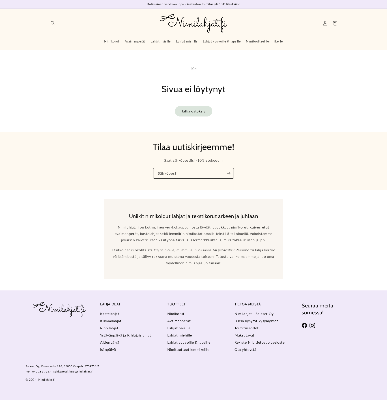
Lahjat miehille (179, 335)
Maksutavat (244, 335)
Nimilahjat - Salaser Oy (254, 313)
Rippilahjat (109, 328)
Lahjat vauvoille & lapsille (188, 342)
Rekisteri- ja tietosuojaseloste (259, 342)
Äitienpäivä (109, 342)
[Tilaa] (229, 173)
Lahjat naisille (179, 328)
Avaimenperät (179, 321)
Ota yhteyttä (245, 349)
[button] (53, 23)
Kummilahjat (111, 321)
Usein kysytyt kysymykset (256, 321)
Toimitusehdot (246, 328)
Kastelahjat (109, 313)
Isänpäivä (108, 349)
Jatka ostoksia (194, 111)
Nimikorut (175, 313)
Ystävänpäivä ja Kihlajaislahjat (125, 335)
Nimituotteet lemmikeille (188, 349)
